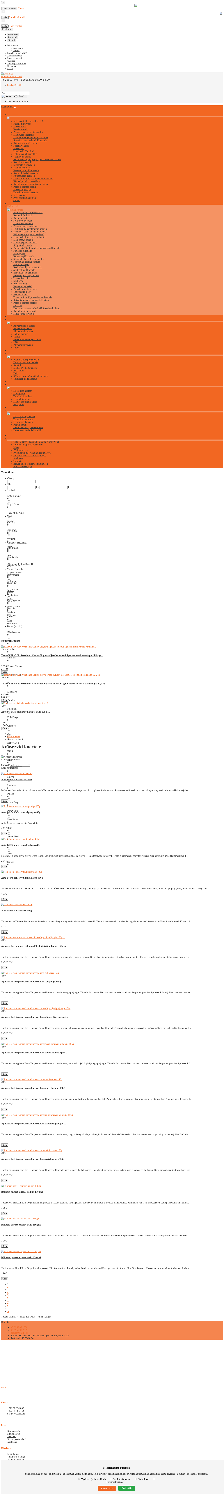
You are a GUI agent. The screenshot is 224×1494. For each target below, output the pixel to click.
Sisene (16, 50)
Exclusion (12, 691)
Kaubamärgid (13, 1431)
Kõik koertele (13, 206)
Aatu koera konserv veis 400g (16, 910)
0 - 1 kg (11, 522)
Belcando (11, 581)
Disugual (11, 657)
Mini (9, 621)
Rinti (9, 828)
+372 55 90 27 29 (19, 1330)
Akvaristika (12, 319)
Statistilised (143, 1479)
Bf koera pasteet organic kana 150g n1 (21, 1224)
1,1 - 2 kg (12, 530)
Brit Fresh (12, 623)
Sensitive (11, 608)
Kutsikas (11, 583)
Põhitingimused (20, 450)
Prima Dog (12, 802)
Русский (12, 37)
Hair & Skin (13, 557)
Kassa (21, 8)
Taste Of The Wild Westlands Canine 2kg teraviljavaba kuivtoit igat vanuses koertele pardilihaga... (52, 655)
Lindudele (11, 384)
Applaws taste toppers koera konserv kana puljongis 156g (31, 981)
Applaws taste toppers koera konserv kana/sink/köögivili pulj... (33, 1123)
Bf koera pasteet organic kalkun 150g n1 (22, 1192)
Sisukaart (11, 1436)
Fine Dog (11, 708)
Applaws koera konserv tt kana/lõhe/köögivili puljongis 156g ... (33, 946)
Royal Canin (13, 504)
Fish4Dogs (12, 717)
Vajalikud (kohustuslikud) (93, 1479)
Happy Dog (13, 742)
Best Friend (12, 589)
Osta (4, 672)
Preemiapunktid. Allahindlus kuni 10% (32, 453)
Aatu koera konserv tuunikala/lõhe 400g (22, 877)
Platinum (11, 785)
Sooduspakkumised (16, 1439)
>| (8, 1311)
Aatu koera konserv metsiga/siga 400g (20, 812)
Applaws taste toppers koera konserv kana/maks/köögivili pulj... (34, 1052)
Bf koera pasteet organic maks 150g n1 (21, 1257)
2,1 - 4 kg (12, 539)
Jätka (4, 17)
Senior (10, 591)
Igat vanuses (13, 574)
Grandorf (11, 725)
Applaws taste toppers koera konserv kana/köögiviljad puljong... (34, 1017)
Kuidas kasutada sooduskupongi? (29, 455)
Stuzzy (10, 862)
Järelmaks (18, 458)
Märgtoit (11, 601)
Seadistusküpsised (121, 1479)
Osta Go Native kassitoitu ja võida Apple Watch (36, 442)
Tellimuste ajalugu (16, 1456)
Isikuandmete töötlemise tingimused (30, 463)
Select (10, 853)
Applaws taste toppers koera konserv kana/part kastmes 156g (33, 1088)
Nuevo (10, 777)
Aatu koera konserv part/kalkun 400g (20, 845)
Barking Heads (14, 572)
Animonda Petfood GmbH (20, 564)
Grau (9, 734)
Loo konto (18, 48)
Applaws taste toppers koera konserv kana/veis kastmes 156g (32, 1159)
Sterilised (11, 616)
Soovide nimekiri (15, 1459)
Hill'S (10, 751)
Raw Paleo (12, 819)
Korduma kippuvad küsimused (28, 444)
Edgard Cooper (14, 666)
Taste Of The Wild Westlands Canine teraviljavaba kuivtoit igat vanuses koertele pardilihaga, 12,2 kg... (54, 683)
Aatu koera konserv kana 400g (17, 779)
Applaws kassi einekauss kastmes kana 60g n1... (25, 711)
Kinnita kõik (126, 1488)
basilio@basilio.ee (16, 85)
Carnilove (12, 649)
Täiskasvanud (14, 632)
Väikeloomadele (14, 353)
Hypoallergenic (14, 565)
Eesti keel (13, 34)
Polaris (10, 794)
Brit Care (11, 615)
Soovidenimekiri (17, 17)
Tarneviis (17, 461)
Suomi (11, 40)
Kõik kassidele (13, 115)
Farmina (11, 700)
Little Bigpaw (14, 496)
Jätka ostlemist (9, 8)
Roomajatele (12, 410)
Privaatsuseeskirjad (22, 466)
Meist (16, 447)
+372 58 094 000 (19, 1327)
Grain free (12, 548)
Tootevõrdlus (15, 26)
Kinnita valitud (107, 1488)
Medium (11, 612)
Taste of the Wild (15, 513)
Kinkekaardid (13, 1433)
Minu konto (13, 1454)
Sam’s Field (13, 836)
